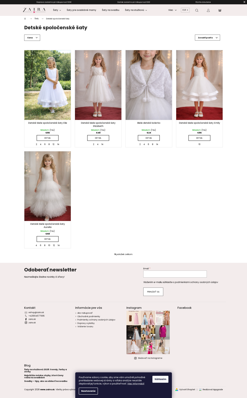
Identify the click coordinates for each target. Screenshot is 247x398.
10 (199, 144)
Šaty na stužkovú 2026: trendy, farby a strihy (45, 370)
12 (53, 144)
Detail (47, 138)
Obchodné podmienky (88, 316)
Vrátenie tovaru (85, 326)
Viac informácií (135, 383)
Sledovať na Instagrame (150, 358)
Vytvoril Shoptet (187, 389)
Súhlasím (160, 379)
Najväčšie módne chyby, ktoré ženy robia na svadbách (43, 376)
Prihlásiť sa (153, 291)
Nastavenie (88, 391)
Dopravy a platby (86, 323)
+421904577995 (37, 315)
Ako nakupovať (85, 313)
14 (58, 144)
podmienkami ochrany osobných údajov (196, 282)
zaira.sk (32, 319)
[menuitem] (57, 10)
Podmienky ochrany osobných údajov (96, 319)
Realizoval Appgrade (213, 389)
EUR (185, 10)
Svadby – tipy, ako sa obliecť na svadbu (45, 381)
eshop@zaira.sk (36, 312)
